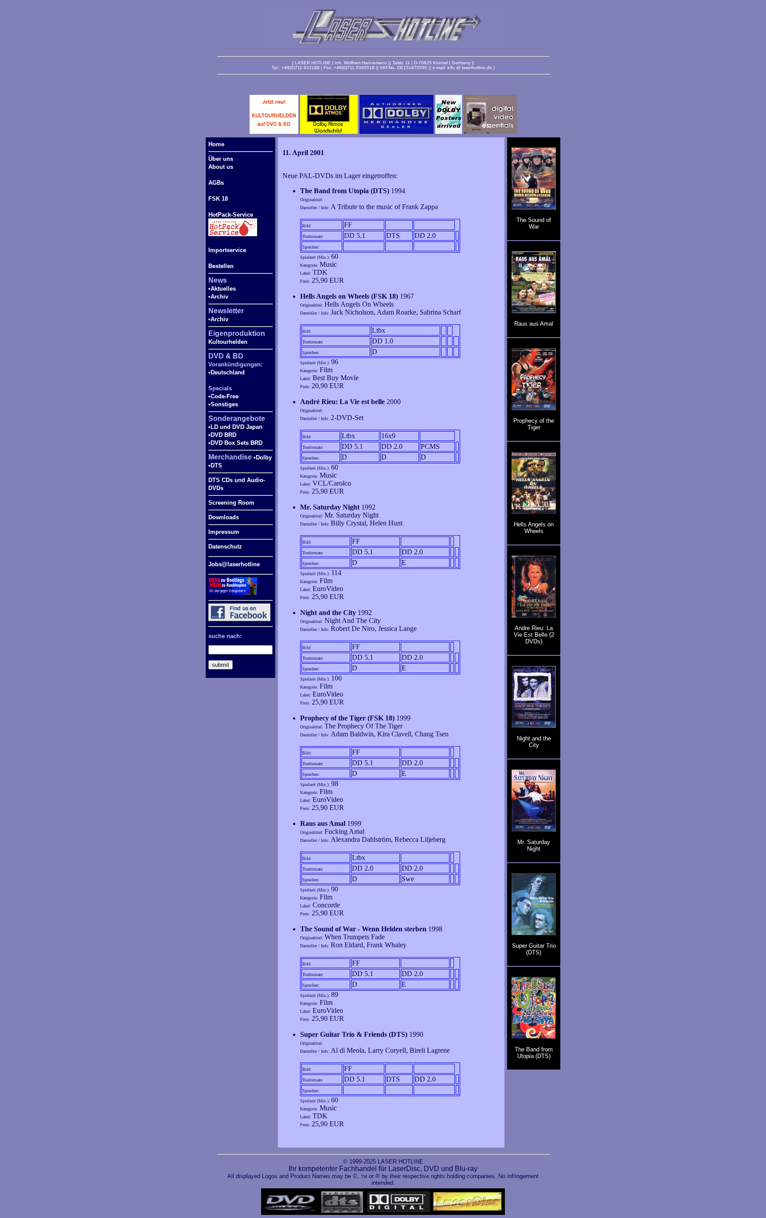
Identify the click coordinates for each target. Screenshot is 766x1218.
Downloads (223, 517)
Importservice (227, 250)
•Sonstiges (223, 404)
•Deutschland (226, 372)
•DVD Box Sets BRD (235, 443)
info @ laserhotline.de (469, 67)
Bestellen (221, 266)
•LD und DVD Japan (235, 427)
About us (220, 166)
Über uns (220, 159)
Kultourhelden (227, 342)
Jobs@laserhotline (234, 564)
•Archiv (218, 296)
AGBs (216, 182)
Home (216, 144)
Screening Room (231, 502)
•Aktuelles (222, 288)
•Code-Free (223, 396)
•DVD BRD (222, 435)
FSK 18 (218, 198)
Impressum (223, 532)
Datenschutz (225, 546)
